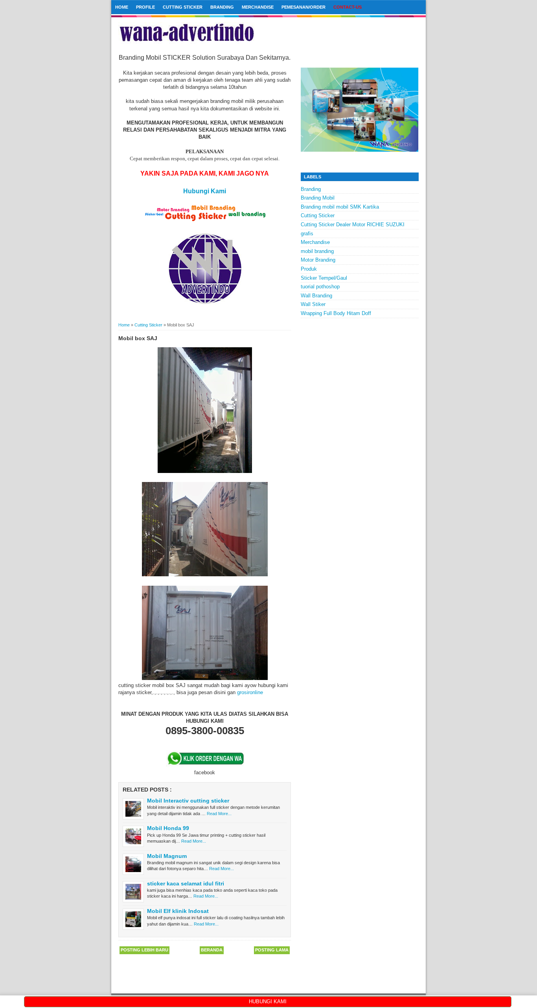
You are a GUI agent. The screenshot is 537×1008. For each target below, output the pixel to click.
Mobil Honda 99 (168, 828)
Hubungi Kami (204, 191)
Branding (222, 7)
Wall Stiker (313, 304)
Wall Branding (316, 296)
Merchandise (258, 7)
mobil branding (317, 251)
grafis (307, 233)
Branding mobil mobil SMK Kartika (340, 207)
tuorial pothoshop (320, 287)
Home (121, 7)
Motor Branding (318, 260)
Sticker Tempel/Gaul (324, 278)
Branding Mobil (318, 198)
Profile (145, 7)
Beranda (212, 950)
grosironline (250, 692)
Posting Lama (272, 950)
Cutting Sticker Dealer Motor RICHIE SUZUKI (353, 224)
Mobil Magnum (167, 856)
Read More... (219, 813)
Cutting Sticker (182, 7)
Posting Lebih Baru (144, 950)
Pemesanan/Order (303, 7)
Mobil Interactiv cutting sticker (188, 800)
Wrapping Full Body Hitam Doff (336, 313)
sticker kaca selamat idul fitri (185, 883)
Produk (309, 269)
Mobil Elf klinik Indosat (178, 911)
